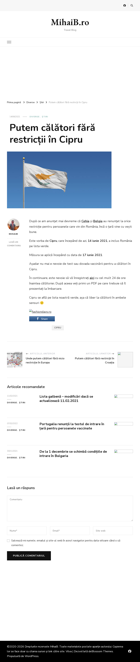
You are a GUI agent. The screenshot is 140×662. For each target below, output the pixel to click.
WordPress (32, 656)
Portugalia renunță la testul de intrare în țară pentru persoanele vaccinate (71, 426)
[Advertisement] (70, 72)
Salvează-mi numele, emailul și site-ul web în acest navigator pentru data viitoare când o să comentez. (65, 543)
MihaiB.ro (70, 22)
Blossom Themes (102, 651)
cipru (57, 327)
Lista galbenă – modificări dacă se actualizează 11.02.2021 (66, 398)
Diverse (34, 116)
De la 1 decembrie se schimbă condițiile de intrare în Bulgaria (73, 453)
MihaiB (13, 234)
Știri (45, 116)
